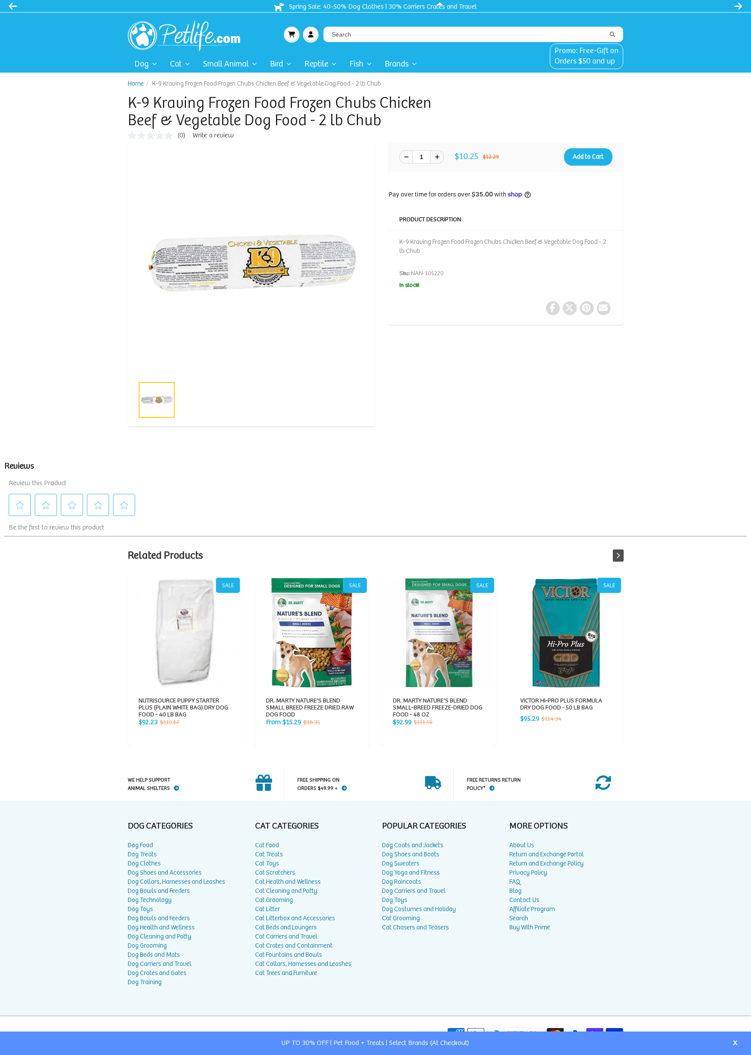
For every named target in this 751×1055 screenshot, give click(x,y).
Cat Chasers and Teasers (415, 927)
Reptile (316, 64)
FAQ (514, 881)
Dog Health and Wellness (161, 927)
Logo (187, 34)
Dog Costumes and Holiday (419, 909)
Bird (276, 64)
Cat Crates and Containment (293, 945)
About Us (521, 845)
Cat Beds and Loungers (286, 927)
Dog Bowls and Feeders (159, 891)
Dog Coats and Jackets (412, 845)
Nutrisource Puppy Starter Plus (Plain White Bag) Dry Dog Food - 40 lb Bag (185, 633)
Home (136, 83)
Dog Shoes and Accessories (165, 872)
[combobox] (473, 34)
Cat (176, 64)
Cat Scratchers (275, 872)
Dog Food (140, 845)
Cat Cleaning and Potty (286, 891)
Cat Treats (269, 854)
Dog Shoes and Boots (410, 854)
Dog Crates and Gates (157, 973)
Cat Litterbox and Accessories (295, 918)
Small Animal (226, 64)
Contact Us (524, 900)
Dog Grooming (147, 945)
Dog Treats (142, 854)
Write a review (213, 135)
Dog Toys (140, 909)
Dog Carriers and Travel (159, 964)
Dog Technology (150, 900)
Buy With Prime (529, 927)
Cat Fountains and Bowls (288, 954)
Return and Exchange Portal (546, 854)
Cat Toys (267, 863)
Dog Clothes (144, 863)
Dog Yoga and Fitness (411, 872)
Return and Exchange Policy (546, 863)
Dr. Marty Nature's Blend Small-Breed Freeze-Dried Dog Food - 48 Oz (439, 633)
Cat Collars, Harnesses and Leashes (303, 964)
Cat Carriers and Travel (286, 936)
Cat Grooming (274, 900)
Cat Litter (267, 909)
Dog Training (145, 982)
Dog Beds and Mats (154, 954)
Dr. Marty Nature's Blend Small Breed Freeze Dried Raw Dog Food (312, 633)
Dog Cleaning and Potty (159, 936)
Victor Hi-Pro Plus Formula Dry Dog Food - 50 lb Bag (566, 633)
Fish (356, 64)
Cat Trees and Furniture (286, 973)
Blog (515, 891)
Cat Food (267, 845)
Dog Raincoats (401, 881)
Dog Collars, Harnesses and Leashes (176, 881)
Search (518, 918)
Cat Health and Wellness (288, 881)
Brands (397, 64)
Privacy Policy (528, 872)
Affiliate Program (532, 909)
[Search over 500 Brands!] (612, 35)
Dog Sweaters (400, 863)
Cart (291, 34)
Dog (141, 64)
